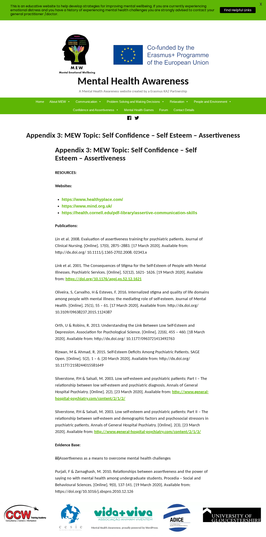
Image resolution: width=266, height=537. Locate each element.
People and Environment (210, 101)
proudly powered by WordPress (140, 528)
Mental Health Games (139, 110)
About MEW (57, 101)
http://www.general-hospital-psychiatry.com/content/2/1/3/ (147, 432)
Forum (163, 110)
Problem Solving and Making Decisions (133, 101)
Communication (86, 101)
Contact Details (184, 110)
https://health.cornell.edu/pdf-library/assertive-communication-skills (129, 212)
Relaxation (177, 101)
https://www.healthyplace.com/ (92, 199)
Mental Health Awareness (133, 82)
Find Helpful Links (237, 10)
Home (40, 101)
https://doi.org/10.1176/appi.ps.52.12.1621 (103, 279)
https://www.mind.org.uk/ (87, 206)
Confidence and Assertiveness (93, 110)
